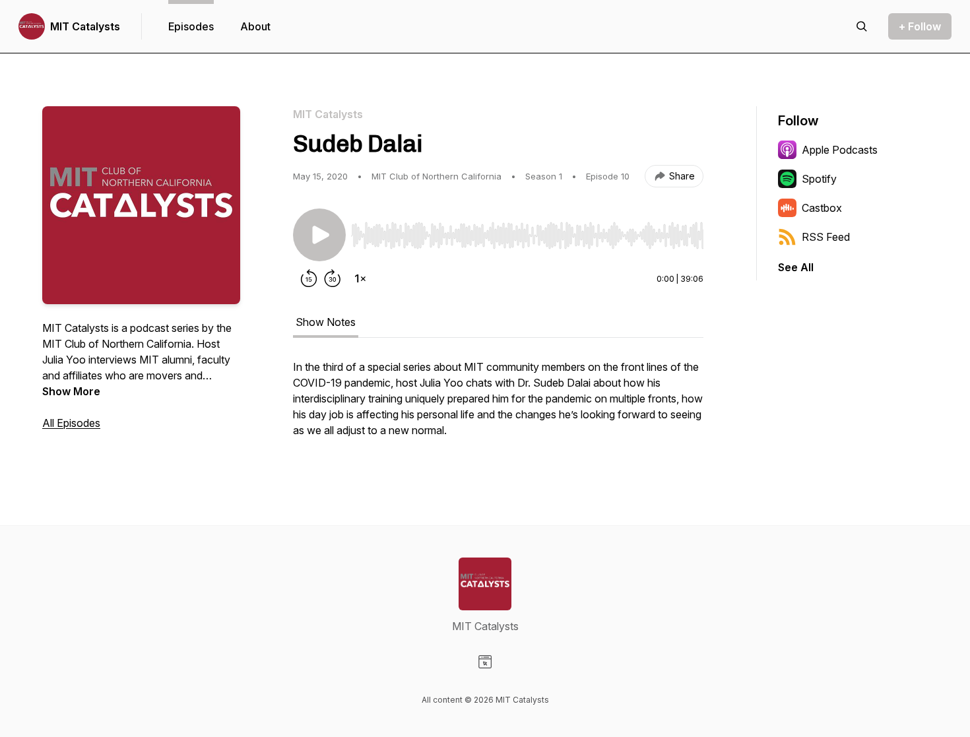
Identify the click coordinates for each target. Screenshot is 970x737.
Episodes (191, 26)
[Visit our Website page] (485, 661)
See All (796, 267)
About (255, 26)
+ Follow (920, 26)
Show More (71, 391)
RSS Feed (826, 236)
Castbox (822, 207)
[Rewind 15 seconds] (309, 278)
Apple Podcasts (840, 149)
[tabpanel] (498, 405)
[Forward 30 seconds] (332, 278)
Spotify (819, 178)
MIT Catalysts (85, 26)
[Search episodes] (862, 26)
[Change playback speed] (360, 278)
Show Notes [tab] (326, 322)
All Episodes (71, 423)
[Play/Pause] (319, 234)
